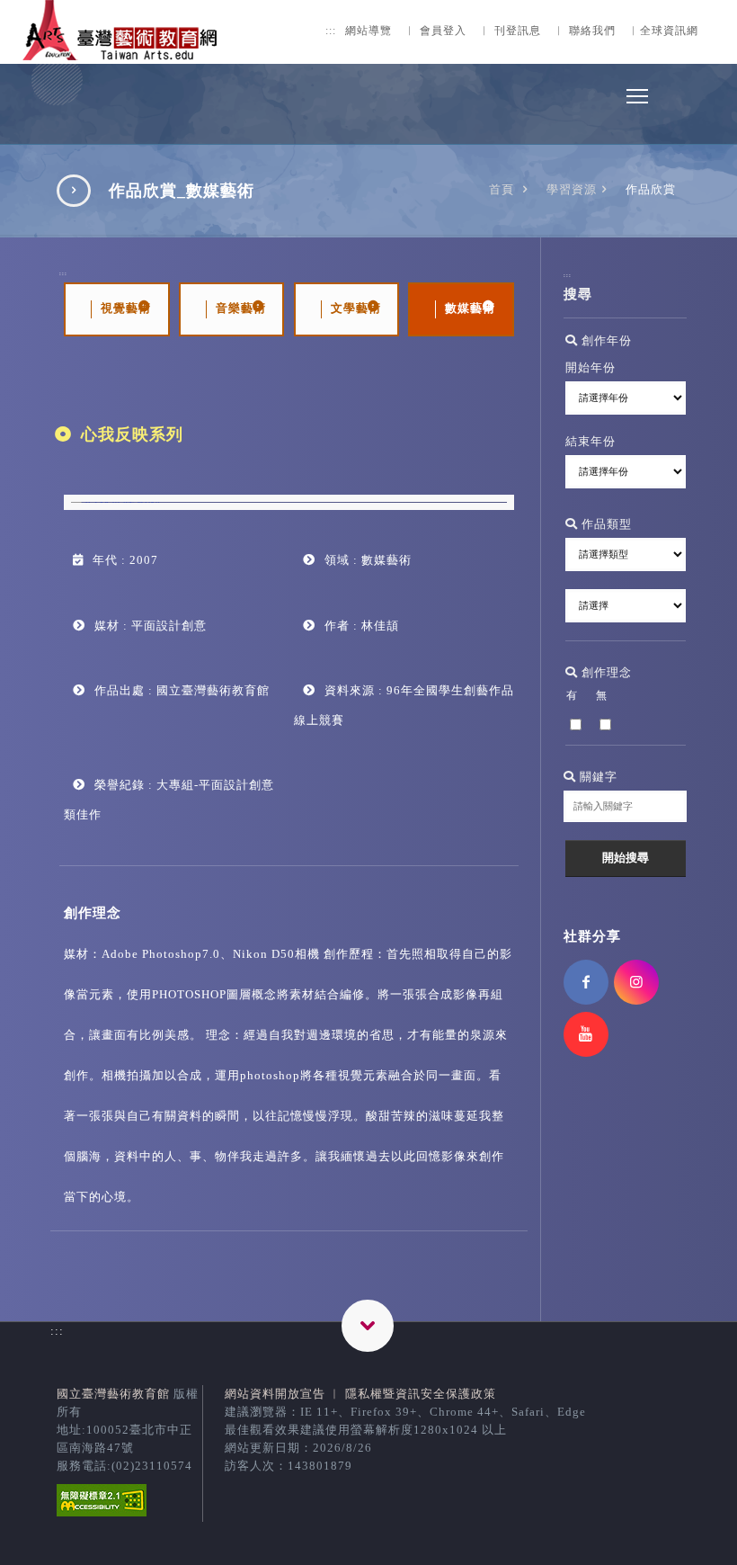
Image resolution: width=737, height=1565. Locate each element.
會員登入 (443, 31)
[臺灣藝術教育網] (121, 49)
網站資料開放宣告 (275, 1393)
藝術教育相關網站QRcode (368, 1326)
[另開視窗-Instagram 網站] (636, 982)
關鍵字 (596, 776)
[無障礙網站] (102, 1512)
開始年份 (590, 367)
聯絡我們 (592, 31)
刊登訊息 (517, 31)
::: (330, 31)
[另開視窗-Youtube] (586, 1034)
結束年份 (590, 441)
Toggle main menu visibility (637, 95)
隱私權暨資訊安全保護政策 (420, 1393)
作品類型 (605, 524)
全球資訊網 (669, 31)
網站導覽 (368, 31)
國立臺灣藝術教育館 (113, 1393)
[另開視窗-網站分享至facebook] (586, 982)
